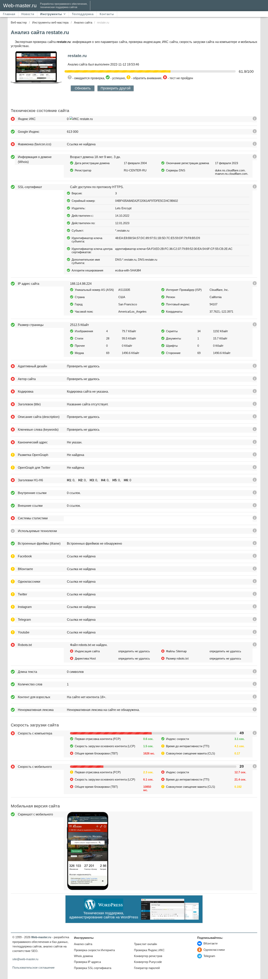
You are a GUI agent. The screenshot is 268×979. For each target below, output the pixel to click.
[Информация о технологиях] (255, 531)
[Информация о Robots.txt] (255, 645)
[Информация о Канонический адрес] (255, 442)
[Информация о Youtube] (255, 632)
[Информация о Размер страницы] (255, 325)
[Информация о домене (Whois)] (255, 157)
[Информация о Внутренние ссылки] (255, 493)
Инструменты (51, 14)
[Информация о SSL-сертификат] (255, 187)
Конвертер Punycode (148, 962)
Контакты (107, 14)
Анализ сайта (83, 944)
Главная (9, 14)
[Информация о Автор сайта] (255, 379)
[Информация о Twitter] (255, 594)
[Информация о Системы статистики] (255, 518)
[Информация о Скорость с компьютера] (255, 733)
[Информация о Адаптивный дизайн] (255, 366)
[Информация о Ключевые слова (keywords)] (255, 430)
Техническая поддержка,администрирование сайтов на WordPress (103, 915)
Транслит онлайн (145, 944)
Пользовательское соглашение (33, 967)
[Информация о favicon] (255, 144)
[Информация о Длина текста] (255, 672)
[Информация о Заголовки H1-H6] (255, 480)
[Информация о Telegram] (255, 620)
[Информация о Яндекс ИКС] (255, 119)
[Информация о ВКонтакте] (255, 569)
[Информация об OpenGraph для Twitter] (255, 468)
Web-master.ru (19, 5)
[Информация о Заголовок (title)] (255, 404)
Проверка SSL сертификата (92, 968)
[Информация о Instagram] (255, 607)
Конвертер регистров (148, 956)
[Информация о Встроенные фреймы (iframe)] (255, 544)
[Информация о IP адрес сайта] (255, 284)
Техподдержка (83, 14)
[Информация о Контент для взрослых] (255, 697)
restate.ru (77, 55)
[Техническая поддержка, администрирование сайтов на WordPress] (103, 909)
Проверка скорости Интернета (94, 950)
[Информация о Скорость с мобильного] (255, 767)
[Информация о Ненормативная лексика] (255, 710)
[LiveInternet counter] (200, 966)
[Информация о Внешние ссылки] (255, 506)
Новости (27, 14)
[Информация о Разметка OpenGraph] (255, 455)
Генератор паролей (147, 968)
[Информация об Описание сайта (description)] (255, 417)
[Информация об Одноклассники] (255, 582)
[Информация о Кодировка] (255, 392)
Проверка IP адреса (87, 962)
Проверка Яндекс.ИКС (149, 950)
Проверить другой (115, 88)
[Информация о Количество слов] (255, 684)
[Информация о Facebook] (255, 556)
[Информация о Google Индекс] (255, 132)
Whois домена (83, 956)
